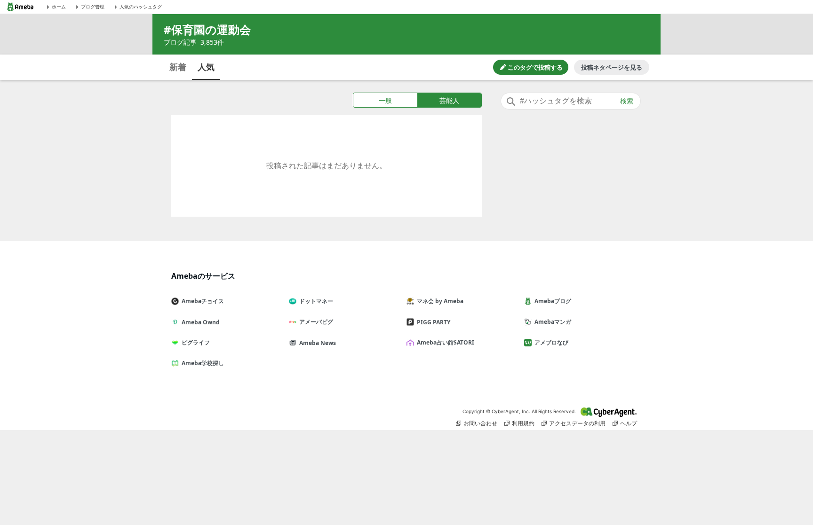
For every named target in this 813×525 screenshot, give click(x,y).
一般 (385, 100)
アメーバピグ (316, 322)
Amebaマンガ (552, 322)
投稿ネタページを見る (611, 67)
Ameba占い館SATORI (445, 342)
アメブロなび (551, 342)
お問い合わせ (480, 423)
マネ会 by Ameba (440, 301)
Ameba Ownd (201, 322)
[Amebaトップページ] (20, 6)
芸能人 (449, 100)
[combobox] (571, 101)
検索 (626, 101)
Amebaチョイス (203, 301)
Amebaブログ (552, 301)
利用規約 (523, 423)
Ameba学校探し (203, 363)
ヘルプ (628, 423)
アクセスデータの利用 (577, 423)
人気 (206, 66)
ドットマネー (316, 301)
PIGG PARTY (433, 322)
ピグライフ (196, 342)
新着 (177, 66)
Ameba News (317, 343)
